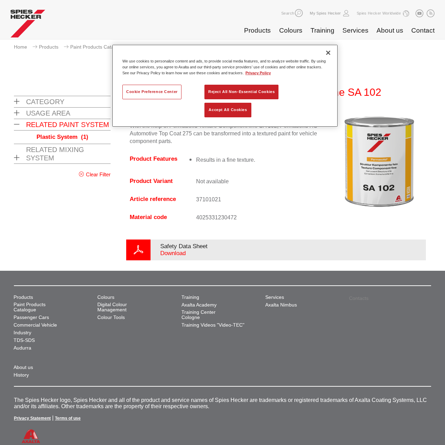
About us (390, 30)
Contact (423, 30)
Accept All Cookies (228, 110)
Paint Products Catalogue (98, 47)
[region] (225, 85)
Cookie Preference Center (152, 92)
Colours (290, 30)
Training (322, 30)
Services (355, 30)
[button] (299, 13)
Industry (22, 332)
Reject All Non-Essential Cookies (241, 92)
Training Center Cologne (198, 315)
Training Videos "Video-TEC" (212, 325)
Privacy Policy (258, 73)
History (21, 375)
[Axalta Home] (27, 25)
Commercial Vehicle (35, 325)
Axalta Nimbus (281, 305)
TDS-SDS (24, 340)
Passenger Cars (31, 317)
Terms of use (68, 418)
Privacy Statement (32, 418)
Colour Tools (111, 317)
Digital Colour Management (112, 307)
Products (257, 30)
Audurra (22, 348)
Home (20, 47)
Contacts (359, 298)
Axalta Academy (199, 305)
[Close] (328, 52)
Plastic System (62, 137)
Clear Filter (98, 174)
